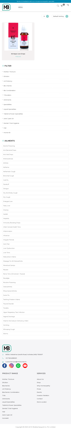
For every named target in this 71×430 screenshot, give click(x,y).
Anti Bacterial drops (9, 150)
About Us (40, 379)
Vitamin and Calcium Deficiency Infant (15, 321)
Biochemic (6, 386)
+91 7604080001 (11, 358)
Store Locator (42, 402)
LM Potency (6, 389)
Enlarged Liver (8, 201)
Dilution (5, 382)
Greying (5, 210)
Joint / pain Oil (7, 415)
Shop (39, 382)
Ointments (6, 399)
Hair (3, 412)
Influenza (6, 235)
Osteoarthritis (7, 287)
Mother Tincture (8, 379)
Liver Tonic (6, 252)
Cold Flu (5, 180)
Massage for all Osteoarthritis (13, 261)
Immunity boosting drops (11, 223)
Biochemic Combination (10, 392)
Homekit (5, 418)
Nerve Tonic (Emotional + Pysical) (14, 274)
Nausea (5, 270)
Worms (5, 333)
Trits (3, 395)
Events (39, 392)
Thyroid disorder (8, 304)
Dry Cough (6, 197)
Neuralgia (6, 278)
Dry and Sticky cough (10, 193)
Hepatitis (6, 218)
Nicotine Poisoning (9, 282)
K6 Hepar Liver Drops (18, 54)
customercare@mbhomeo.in (15, 362)
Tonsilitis (6, 308)
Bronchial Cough (8, 176)
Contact (40, 399)
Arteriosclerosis (8, 159)
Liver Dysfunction (9, 248)
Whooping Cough (9, 329)
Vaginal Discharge (9, 316)
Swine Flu (6, 295)
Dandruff (6, 184)
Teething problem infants (11, 299)
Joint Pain (6, 244)
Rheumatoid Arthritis (10, 291)
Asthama (6, 167)
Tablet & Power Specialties (11, 405)
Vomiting (6, 325)
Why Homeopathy (43, 386)
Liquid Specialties (8, 402)
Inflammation (7, 231)
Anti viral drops (8, 154)
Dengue (6, 188)
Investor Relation (43, 395)
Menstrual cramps (9, 265)
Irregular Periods (8, 240)
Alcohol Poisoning (9, 146)
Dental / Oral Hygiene (10, 408)
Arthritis (5, 163)
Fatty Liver (6, 206)
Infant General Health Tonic (12, 227)
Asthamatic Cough (9, 171)
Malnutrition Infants (9, 257)
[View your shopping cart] (62, 5)
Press (39, 389)
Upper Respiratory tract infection (14, 312)
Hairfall (5, 214)
